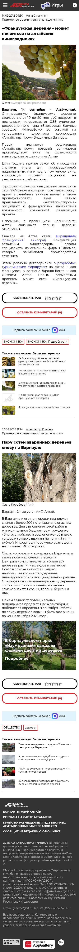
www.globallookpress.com (28, 103)
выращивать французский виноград (39, 238)
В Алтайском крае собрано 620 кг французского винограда (38, 396)
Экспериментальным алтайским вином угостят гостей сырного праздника (41, 384)
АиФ (31, 504)
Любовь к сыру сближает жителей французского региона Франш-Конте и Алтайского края (41, 361)
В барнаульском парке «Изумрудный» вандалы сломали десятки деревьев (33, 645)
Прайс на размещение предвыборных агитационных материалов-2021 (34, 824)
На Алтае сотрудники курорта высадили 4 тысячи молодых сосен (43, 770)
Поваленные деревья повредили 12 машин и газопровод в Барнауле (45, 746)
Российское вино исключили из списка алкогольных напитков (42, 372)
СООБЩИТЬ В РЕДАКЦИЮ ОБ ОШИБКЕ (31, 831)
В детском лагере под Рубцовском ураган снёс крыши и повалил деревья (43, 758)
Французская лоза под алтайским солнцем (44, 407)
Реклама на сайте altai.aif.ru (27, 817)
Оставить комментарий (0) (39, 312)
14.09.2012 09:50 (12, 15)
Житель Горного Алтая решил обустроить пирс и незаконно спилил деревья (43, 782)
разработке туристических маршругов (39, 265)
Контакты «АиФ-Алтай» (22, 811)
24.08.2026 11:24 (12, 429)
